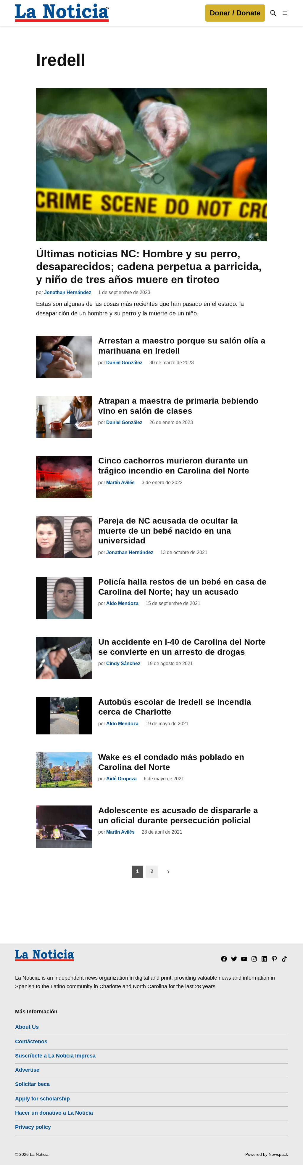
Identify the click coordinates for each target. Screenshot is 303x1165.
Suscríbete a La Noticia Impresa (55, 1056)
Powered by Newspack (266, 1154)
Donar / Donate (235, 13)
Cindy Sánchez (123, 663)
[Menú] (285, 13)
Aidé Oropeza (121, 778)
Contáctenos (31, 1041)
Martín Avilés (120, 482)
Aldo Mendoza (122, 603)
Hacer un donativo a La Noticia (54, 1113)
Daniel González (124, 362)
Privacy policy (33, 1127)
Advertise (27, 1070)
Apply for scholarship (42, 1099)
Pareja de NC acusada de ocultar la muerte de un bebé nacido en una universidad (168, 530)
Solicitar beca (32, 1084)
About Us (27, 1027)
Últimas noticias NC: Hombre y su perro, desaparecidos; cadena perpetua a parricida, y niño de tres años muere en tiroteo (149, 266)
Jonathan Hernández (67, 292)
